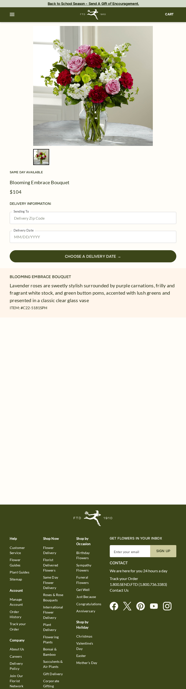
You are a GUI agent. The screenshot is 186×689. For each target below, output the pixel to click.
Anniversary (85, 611)
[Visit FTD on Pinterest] (142, 606)
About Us (17, 649)
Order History (15, 614)
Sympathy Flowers (83, 567)
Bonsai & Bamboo (50, 651)
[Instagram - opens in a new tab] (169, 606)
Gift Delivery (53, 674)
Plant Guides (19, 572)
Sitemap (16, 579)
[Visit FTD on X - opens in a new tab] (129, 606)
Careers (16, 656)
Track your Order (18, 626)
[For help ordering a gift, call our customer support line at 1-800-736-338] (93, 14)
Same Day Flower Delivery (50, 582)
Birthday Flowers (83, 555)
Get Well (83, 590)
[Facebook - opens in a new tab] (116, 606)
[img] (93, 86)
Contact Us (119, 590)
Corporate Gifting (51, 683)
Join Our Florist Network (16, 681)
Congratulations (88, 604)
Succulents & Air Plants (53, 664)
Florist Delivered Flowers (50, 565)
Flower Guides (15, 562)
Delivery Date (24, 230)
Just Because (86, 597)
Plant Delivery (49, 627)
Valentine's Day (84, 645)
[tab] (93, 86)
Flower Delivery (49, 550)
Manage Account (16, 601)
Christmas (84, 636)
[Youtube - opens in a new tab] (156, 606)
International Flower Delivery (53, 612)
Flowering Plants (51, 639)
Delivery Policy (16, 666)
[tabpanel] (93, 86)
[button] (12, 14)
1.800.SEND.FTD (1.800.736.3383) (138, 584)
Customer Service (17, 550)
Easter (81, 656)
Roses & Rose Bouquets (53, 597)
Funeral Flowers (82, 579)
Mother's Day (86, 663)
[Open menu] (12, 14)
